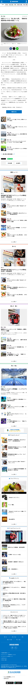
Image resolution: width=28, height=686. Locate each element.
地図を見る (14, 111)
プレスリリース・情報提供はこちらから (9, 654)
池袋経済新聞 (14, 2)
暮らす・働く (20, 4)
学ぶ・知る (25, 4)
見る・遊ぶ (11, 4)
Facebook (12, 647)
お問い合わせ (4, 658)
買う (15, 4)
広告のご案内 (4, 659)
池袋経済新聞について (6, 652)
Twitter (15, 647)
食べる (7, 4)
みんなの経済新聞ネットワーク (14, 672)
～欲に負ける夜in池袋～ (7, 154)
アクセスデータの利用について (7, 656)
